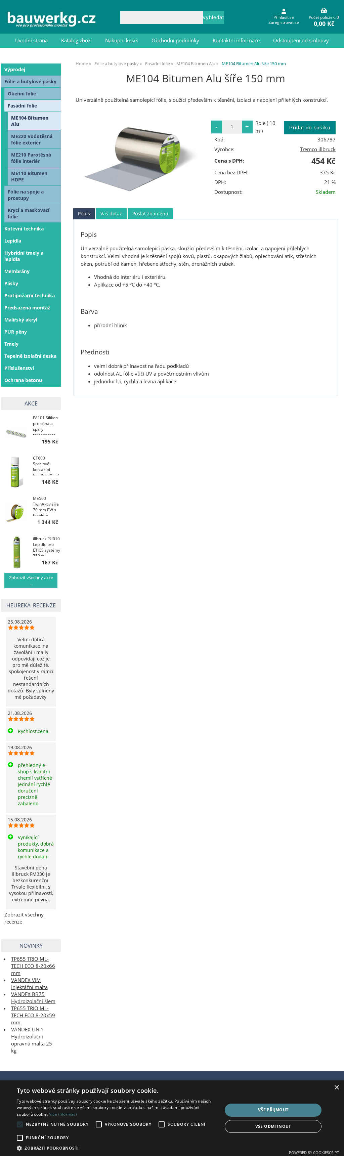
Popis (84, 213)
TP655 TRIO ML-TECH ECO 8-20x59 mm (33, 1015)
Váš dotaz (111, 213)
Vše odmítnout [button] (273, 1126)
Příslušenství (19, 368)
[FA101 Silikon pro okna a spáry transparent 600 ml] (16, 431)
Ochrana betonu (23, 380)
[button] (116, 1148)
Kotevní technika (24, 228)
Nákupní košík (121, 40)
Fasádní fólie (22, 105)
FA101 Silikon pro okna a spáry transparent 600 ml (45, 425)
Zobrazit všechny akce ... (31, 580)
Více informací (63, 1114)
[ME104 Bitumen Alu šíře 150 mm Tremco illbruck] (139, 155)
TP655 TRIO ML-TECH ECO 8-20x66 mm (33, 966)
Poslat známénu (150, 213)
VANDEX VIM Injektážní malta (29, 984)
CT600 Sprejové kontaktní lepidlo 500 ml (46, 465)
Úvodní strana (31, 40)
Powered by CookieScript (314, 1152)
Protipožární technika (29, 295)
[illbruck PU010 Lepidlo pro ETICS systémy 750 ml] (16, 552)
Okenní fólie (22, 93)
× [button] (336, 1087)
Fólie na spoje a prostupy (26, 194)
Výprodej (14, 69)
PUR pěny (15, 332)
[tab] (84, 213)
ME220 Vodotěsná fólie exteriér (31, 139)
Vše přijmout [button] (273, 1110)
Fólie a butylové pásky (30, 81)
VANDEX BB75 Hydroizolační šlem (33, 998)
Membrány (17, 271)
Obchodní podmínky (175, 40)
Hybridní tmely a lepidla (23, 256)
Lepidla (12, 241)
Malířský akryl (20, 319)
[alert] (172, 1118)
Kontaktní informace (236, 40)
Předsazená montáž (27, 307)
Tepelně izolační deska (30, 356)
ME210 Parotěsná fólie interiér (31, 158)
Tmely (11, 344)
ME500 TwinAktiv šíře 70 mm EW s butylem (46, 506)
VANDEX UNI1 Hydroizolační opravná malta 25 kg (31, 1040)
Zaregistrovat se (283, 22)
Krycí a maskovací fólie (28, 213)
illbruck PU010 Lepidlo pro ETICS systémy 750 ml (46, 546)
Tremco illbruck (318, 149)
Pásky (11, 283)
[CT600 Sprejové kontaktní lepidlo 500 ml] (16, 471)
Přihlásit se (283, 17)
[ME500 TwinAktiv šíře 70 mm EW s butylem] (16, 511)
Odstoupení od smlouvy (301, 40)
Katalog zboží (76, 40)
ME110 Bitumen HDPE (29, 176)
